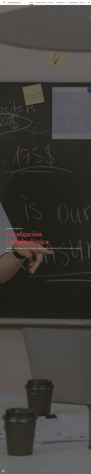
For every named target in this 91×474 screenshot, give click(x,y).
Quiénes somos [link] (41, 2)
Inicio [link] (31, 2)
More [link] (82, 2)
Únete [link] (50, 2)
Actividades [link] (60, 2)
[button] (89, 2)
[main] (45, 239)
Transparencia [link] (73, 2)
